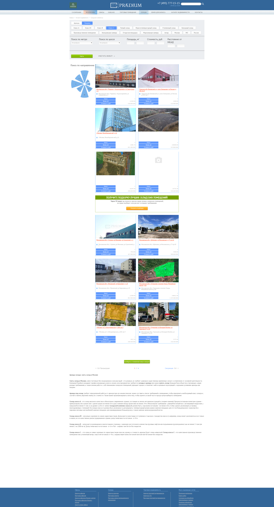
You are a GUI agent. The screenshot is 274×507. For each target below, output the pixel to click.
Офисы (101, 12)
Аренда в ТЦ (147, 496)
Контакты (198, 12)
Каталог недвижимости (180, 12)
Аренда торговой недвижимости (153, 493)
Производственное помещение (85, 33)
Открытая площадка (130, 33)
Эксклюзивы (90, 12)
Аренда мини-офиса (81, 505)
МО (187, 33)
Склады (144, 12)
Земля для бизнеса (158, 12)
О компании (76, 12)
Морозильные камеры (151, 33)
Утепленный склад (169, 28)
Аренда (76, 23)
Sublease (111, 12)
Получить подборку (137, 208)
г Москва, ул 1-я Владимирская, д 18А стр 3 (109, 327)
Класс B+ (88, 28)
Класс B (100, 28)
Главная (72, 18)
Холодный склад (187, 28)
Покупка (87, 23)
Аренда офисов (80, 493)
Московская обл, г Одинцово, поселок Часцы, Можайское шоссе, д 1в (157, 284)
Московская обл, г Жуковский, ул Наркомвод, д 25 (112, 284)
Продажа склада (113, 496)
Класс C (111, 28)
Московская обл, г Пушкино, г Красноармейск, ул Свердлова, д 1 (115, 90)
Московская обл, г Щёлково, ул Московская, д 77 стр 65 (156, 240)
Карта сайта (182, 496)
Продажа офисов (80, 496)
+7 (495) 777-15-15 (169, 3)
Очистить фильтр (105, 56)
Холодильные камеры (109, 33)
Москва (177, 33)
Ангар (167, 33)
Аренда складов (113, 493)
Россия (196, 33)
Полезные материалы (185, 493)
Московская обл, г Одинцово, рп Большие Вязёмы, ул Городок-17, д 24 (155, 328)
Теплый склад (125, 28)
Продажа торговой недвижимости (154, 498)
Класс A (76, 28)
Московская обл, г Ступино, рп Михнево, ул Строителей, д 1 (114, 240)
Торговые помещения (128, 12)
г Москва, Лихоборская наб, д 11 (106, 133)
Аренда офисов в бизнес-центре (85, 498)
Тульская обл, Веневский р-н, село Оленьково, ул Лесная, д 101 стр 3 (157, 90)
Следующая (169, 368)
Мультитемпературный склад (146, 28)
